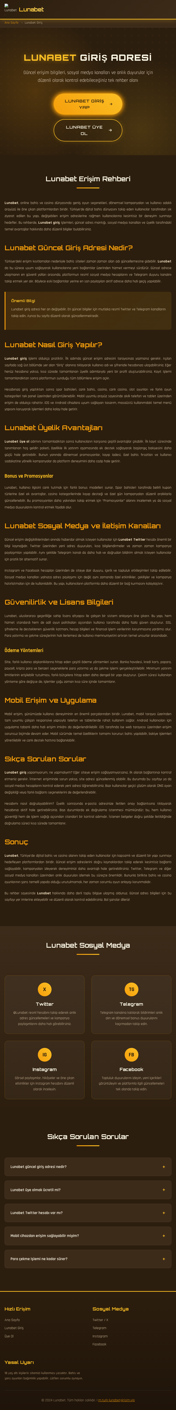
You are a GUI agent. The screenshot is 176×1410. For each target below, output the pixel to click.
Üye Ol (9, 1336)
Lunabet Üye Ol (84, 130)
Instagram (100, 1336)
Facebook (99, 1344)
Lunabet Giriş (14, 1328)
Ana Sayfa (12, 1320)
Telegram (99, 1328)
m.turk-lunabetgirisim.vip (116, 1400)
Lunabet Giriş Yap (84, 104)
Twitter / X (100, 1320)
